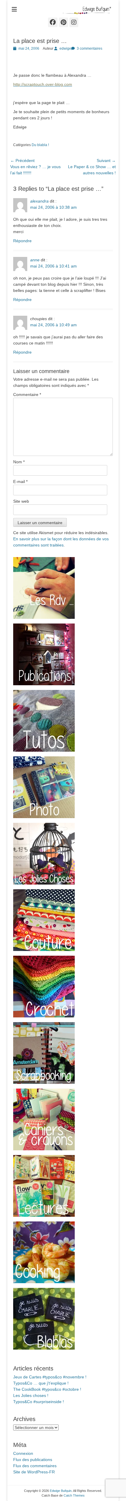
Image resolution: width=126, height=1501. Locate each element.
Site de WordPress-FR (34, 1472)
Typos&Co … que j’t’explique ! (41, 1383)
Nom (19, 461)
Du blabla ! (40, 145)
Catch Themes (74, 1495)
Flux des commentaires (35, 1465)
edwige (65, 48)
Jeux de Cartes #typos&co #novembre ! (49, 1377)
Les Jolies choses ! (30, 1395)
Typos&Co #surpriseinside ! (38, 1401)
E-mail (20, 481)
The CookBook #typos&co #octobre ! (47, 1389)
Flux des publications (32, 1459)
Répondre (22, 240)
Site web (21, 501)
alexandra (39, 201)
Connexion (23, 1453)
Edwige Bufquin (60, 1490)
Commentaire (27, 394)
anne (35, 260)
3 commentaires (89, 48)
